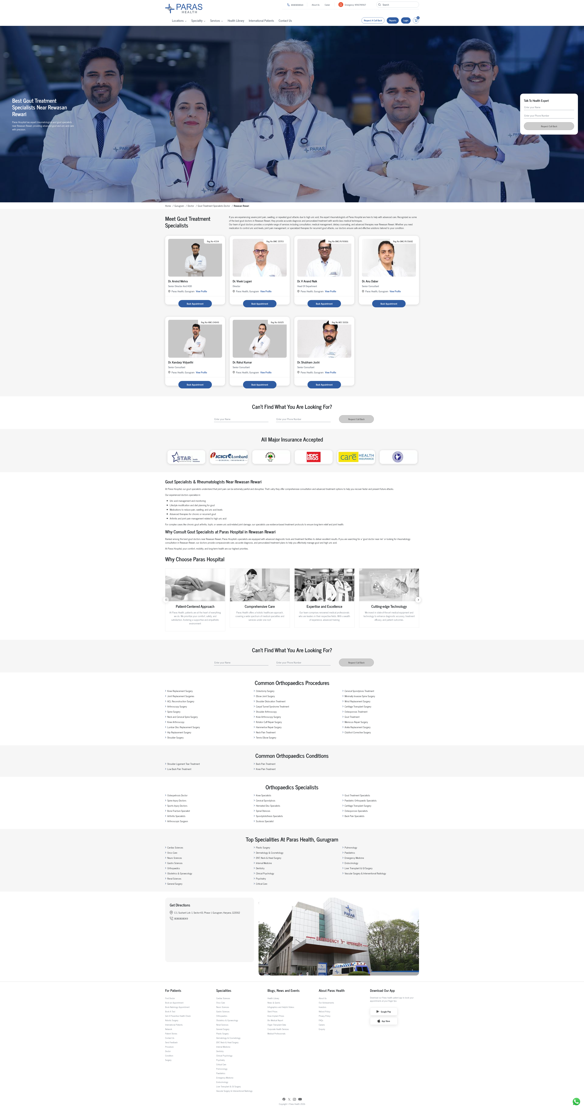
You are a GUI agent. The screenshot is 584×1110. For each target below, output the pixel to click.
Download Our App (382, 990)
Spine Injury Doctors (176, 800)
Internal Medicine (264, 863)
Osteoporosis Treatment (356, 711)
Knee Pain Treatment (266, 769)
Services (215, 20)
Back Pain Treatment (265, 764)
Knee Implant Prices (276, 1016)
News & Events (274, 1002)
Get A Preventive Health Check (178, 1016)
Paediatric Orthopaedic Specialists (361, 800)
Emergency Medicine (354, 858)
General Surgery (174, 883)
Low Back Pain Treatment (179, 769)
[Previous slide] (166, 600)
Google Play (386, 1011)
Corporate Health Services (278, 1029)
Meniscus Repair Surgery (356, 722)
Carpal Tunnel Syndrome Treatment (272, 706)
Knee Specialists (263, 795)
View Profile (201, 291)
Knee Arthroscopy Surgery (268, 717)
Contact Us (285, 20)
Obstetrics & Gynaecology (179, 873)
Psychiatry (261, 878)
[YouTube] (300, 1099)
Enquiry (322, 1029)
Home (168, 206)
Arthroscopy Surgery (177, 706)
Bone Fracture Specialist (178, 811)
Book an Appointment (174, 1002)
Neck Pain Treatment (266, 732)
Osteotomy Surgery (265, 691)
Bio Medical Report (275, 1020)
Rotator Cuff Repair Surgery (269, 722)
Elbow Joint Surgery (265, 696)
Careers (322, 1024)
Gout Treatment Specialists (357, 795)
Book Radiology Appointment (177, 1007)
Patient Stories (171, 1033)
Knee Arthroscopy (175, 722)
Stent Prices (272, 1011)
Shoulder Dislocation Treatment (270, 701)
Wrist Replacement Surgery (357, 701)
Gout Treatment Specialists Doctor (214, 206)
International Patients (261, 20)
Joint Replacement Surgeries (180, 696)
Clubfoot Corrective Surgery (358, 732)
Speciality (197, 20)
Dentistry (260, 868)
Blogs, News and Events (284, 990)
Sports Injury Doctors (177, 805)
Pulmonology (351, 847)
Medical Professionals (276, 1033)
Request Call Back (549, 126)
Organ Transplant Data (277, 1024)
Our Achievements (326, 1002)
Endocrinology (351, 863)
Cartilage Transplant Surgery (358, 706)
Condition (169, 1055)
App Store (386, 1021)
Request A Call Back (373, 20)
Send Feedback (171, 1042)
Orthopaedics (173, 868)
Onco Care (172, 852)
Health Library (236, 20)
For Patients (173, 990)
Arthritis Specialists (176, 816)
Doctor (191, 206)
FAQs (321, 1020)
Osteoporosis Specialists (356, 811)
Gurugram (179, 206)
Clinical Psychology (265, 873)
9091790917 (360, 4)
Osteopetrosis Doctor (177, 795)
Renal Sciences (174, 878)
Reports (392, 20)
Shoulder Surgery (175, 737)
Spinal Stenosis (263, 811)
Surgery (168, 1060)
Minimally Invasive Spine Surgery (360, 696)
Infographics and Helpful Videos (281, 1007)
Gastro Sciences (174, 863)
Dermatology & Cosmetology (269, 852)
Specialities (223, 990)
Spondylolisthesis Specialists (269, 816)
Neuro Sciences (174, 858)
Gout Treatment (352, 717)
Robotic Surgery (171, 1020)
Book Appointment (195, 303)
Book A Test (170, 1011)
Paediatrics (350, 852)
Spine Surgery (173, 711)
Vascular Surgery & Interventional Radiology (365, 873)
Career (327, 4)
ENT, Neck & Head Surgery (268, 858)
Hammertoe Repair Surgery (269, 727)
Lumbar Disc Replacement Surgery (183, 727)
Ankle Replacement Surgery (357, 727)
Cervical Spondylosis (265, 800)
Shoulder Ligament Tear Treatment (183, 764)
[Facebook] (284, 1099)
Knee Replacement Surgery (180, 691)
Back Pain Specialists (354, 816)
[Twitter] (289, 1099)
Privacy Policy (324, 1016)
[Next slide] (418, 600)
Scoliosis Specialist (265, 821)
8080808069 (297, 4)
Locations (178, 20)
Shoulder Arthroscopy (266, 711)
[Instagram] (294, 1099)
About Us (316, 4)
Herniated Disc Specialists (268, 805)
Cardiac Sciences (175, 847)
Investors (322, 1007)
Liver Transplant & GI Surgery (358, 868)
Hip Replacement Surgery (179, 732)
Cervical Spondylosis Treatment (359, 691)
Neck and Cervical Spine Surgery (182, 717)
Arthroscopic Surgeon (177, 821)
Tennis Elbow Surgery (266, 737)
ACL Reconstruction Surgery (180, 701)
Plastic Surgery (263, 847)
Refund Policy (324, 1011)
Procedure (169, 1046)
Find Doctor (170, 998)
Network (168, 1029)
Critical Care (261, 883)
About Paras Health (332, 990)
